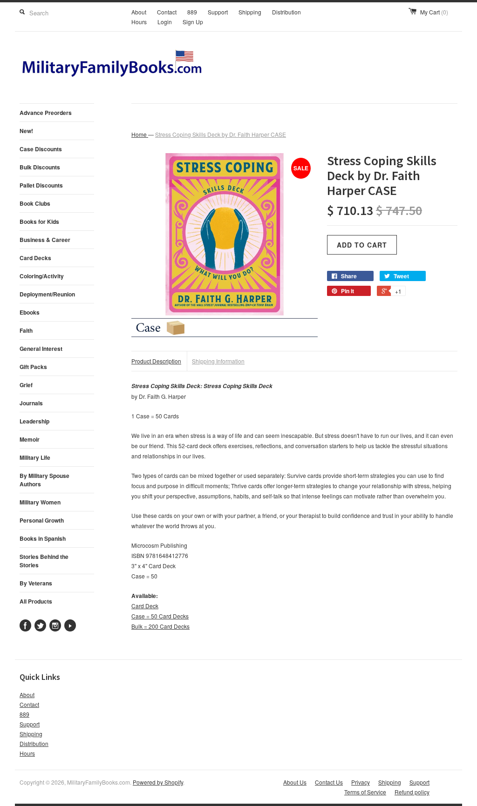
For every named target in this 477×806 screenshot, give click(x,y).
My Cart (434, 12)
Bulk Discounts (40, 167)
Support (218, 12)
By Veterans (36, 583)
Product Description (156, 361)
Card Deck (144, 606)
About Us (295, 782)
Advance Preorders (46, 112)
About (138, 12)
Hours (139, 22)
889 (192, 12)
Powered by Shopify (158, 782)
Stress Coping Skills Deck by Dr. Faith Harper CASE (220, 134)
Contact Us (329, 782)
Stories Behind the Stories (44, 560)
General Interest (41, 348)
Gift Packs (33, 367)
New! (26, 131)
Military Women (40, 502)
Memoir (30, 439)
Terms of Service (365, 792)
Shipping (249, 12)
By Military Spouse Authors (44, 479)
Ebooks (30, 312)
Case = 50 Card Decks (160, 616)
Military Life (35, 457)
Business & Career (45, 239)
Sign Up (193, 22)
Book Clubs (35, 203)
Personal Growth (42, 520)
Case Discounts (41, 149)
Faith (26, 330)
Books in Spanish (43, 538)
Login (164, 22)
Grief (26, 385)
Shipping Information (218, 361)
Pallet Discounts (41, 185)
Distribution (286, 12)
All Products (36, 601)
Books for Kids (39, 221)
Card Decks (35, 258)
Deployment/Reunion (47, 294)
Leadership (34, 421)
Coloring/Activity (42, 276)
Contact (167, 12)
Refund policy (412, 792)
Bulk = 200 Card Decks (160, 626)
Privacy (360, 782)
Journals (31, 403)
